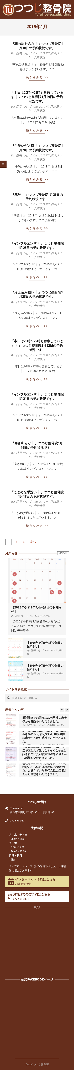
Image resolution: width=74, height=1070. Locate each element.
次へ (33, 541)
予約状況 (39, 57)
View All (63, 553)
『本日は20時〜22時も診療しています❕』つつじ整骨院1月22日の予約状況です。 (37, 345)
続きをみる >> (37, 77)
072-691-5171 (18, 820)
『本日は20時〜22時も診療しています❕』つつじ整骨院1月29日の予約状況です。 (37, 97)
